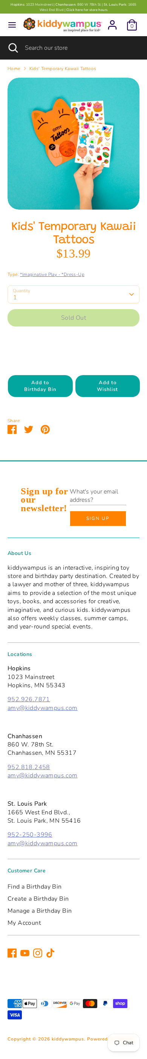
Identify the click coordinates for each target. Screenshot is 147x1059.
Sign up (98, 518)
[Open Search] (12, 48)
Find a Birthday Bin (35, 887)
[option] (73, 144)
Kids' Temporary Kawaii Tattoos (62, 69)
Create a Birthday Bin (38, 899)
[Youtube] (24, 953)
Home (14, 69)
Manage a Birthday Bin (40, 911)
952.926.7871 (29, 699)
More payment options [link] (74, 358)
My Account (24, 923)
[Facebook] (12, 953)
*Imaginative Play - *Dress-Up (52, 274)
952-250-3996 (30, 835)
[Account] (112, 21)
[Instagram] (37, 953)
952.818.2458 (29, 767)
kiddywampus (68, 1039)
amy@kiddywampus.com (43, 708)
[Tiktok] (50, 953)
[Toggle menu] (12, 24)
